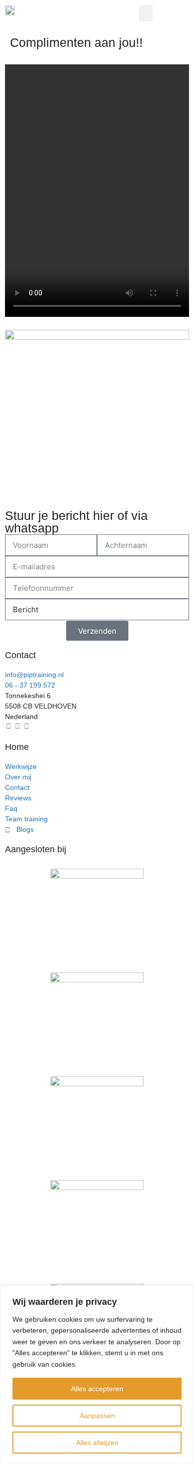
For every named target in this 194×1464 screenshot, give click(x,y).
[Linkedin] (26, 726)
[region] (97, 1374)
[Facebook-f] (8, 726)
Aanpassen (97, 1416)
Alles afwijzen (97, 1443)
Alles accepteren (97, 1389)
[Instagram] (17, 726)
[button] (146, 13)
